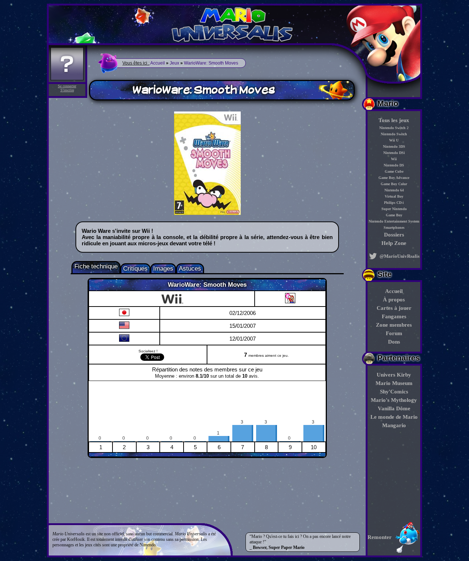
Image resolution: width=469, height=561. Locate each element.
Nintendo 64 (394, 190)
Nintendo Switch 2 (394, 128)
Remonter (380, 537)
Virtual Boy (394, 196)
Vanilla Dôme (394, 408)
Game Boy (394, 215)
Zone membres (394, 325)
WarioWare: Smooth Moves (211, 63)
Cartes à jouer (394, 308)
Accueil (394, 291)
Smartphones (394, 227)
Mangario (394, 425)
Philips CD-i (394, 203)
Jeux (174, 63)
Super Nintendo (394, 209)
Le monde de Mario (394, 417)
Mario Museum (394, 383)
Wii (394, 159)
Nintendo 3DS (394, 146)
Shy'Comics (394, 392)
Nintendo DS (394, 165)
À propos (394, 299)
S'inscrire (67, 90)
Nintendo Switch (394, 134)
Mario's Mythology (394, 400)
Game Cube (394, 171)
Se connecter (67, 86)
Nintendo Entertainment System (394, 221)
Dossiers (394, 235)
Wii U (394, 140)
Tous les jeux (393, 120)
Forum (394, 333)
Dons (394, 342)
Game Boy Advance (393, 178)
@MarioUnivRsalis (399, 256)
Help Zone (393, 243)
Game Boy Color (394, 184)
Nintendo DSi (394, 153)
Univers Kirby (394, 375)
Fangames (394, 316)
